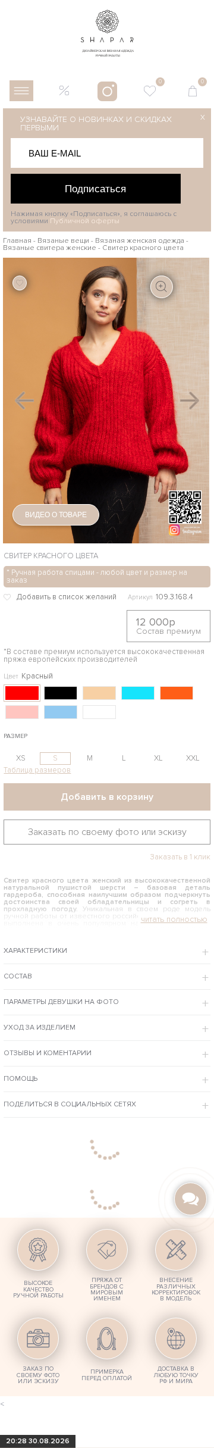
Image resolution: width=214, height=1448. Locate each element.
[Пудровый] (22, 712)
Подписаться (95, 189)
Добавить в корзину (107, 797)
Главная (17, 240)
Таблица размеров (37, 770)
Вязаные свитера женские (49, 247)
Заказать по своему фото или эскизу (107, 832)
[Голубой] (60, 712)
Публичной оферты (84, 221)
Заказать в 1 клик (180, 857)
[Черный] (60, 693)
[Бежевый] (99, 693)
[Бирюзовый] (137, 693)
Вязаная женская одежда (139, 240)
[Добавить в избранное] (64, 597)
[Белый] (99, 712)
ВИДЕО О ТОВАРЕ (56, 515)
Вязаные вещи (63, 240)
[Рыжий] (176, 693)
